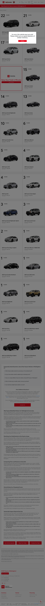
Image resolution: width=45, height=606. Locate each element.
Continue (22, 40)
